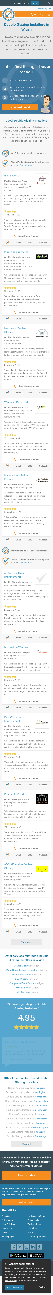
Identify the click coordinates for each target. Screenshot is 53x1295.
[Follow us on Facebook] (13, 1247)
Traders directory (35, 1224)
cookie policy (11, 1280)
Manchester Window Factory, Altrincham (24, 1041)
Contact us (7, 1228)
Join (34, 3)
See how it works (26, 1202)
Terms (30, 1232)
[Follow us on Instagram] (26, 1247)
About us (6, 1215)
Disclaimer (33, 1228)
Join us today (26, 1175)
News (4, 1232)
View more (26, 942)
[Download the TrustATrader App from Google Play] (18, 1255)
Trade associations (36, 1215)
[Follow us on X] (20, 1247)
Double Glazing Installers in (26, 1087)
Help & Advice (8, 1224)
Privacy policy (34, 1219)
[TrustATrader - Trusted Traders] (8, 12)
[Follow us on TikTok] (39, 1247)
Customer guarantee (37, 1236)
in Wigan (26, 965)
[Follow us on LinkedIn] (33, 1247)
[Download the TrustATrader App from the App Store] (36, 1255)
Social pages (8, 1236)
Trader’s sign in (44, 8)
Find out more (26, 165)
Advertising (7, 1219)
